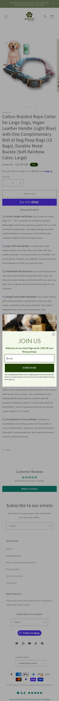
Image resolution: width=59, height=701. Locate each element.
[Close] (53, 334)
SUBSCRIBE (29, 368)
